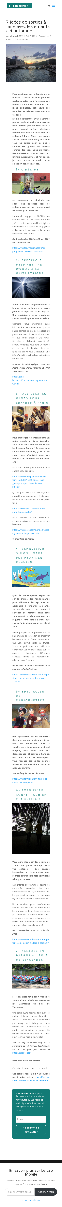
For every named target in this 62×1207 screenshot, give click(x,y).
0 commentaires (20, 39)
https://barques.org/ (21, 1052)
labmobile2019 (17, 36)
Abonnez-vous (46, 1191)
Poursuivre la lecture (31, 1200)
